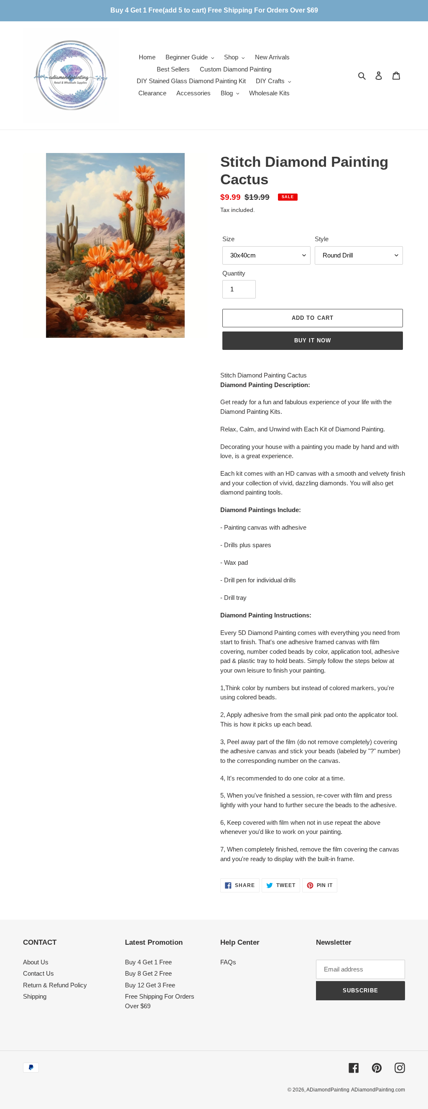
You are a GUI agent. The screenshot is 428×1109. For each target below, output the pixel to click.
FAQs (228, 962)
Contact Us (38, 973)
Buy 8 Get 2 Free (148, 973)
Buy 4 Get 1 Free (148, 962)
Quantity (233, 273)
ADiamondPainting (327, 1090)
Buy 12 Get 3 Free (150, 985)
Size (228, 238)
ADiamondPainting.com (378, 1090)
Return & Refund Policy (55, 985)
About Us (35, 962)
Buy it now (312, 340)
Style (322, 238)
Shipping (34, 996)
